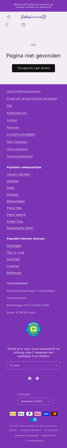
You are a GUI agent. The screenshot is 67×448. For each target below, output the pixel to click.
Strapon (12, 194)
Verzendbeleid (49, 435)
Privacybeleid (51, 430)
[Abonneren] (56, 365)
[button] (7, 25)
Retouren (13, 127)
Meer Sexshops (17, 141)
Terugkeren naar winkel (33, 68)
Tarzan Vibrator (18, 174)
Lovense (13, 266)
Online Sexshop (17, 149)
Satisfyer (13, 259)
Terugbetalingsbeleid (30, 430)
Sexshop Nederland (20, 156)
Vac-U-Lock (16, 252)
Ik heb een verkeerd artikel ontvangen (32, 98)
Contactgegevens (35, 440)
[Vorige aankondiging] (6, 5)
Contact (12, 120)
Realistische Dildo (20, 228)
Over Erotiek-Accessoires (23, 91)
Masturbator (16, 201)
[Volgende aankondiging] (60, 5)
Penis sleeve (16, 214)
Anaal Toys (15, 221)
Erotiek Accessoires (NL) (31, 426)
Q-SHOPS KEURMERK (21, 134)
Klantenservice (16, 113)
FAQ (9, 105)
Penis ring (14, 208)
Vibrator (13, 181)
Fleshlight (14, 245)
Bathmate (14, 272)
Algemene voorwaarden (26, 435)
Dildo (10, 188)
